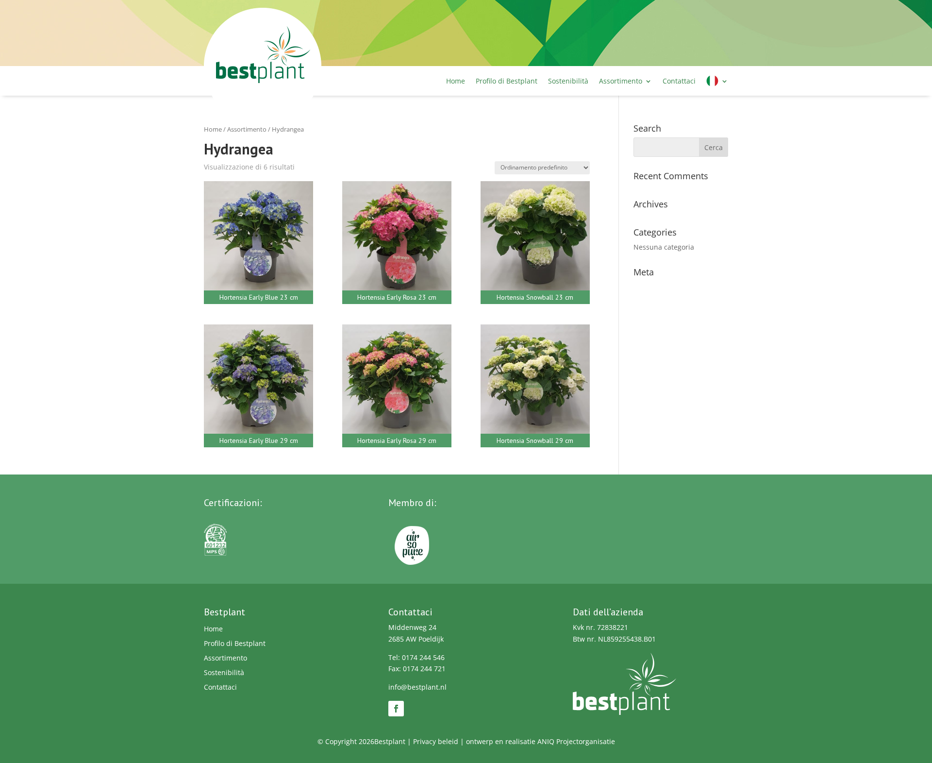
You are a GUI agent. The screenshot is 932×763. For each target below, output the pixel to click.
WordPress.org (657, 331)
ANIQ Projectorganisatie (576, 741)
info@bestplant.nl (417, 687)
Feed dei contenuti (663, 301)
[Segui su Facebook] (396, 708)
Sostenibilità (568, 80)
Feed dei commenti (664, 316)
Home (455, 80)
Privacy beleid (435, 741)
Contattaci (679, 80)
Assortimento (620, 80)
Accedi (644, 286)
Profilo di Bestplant (506, 80)
